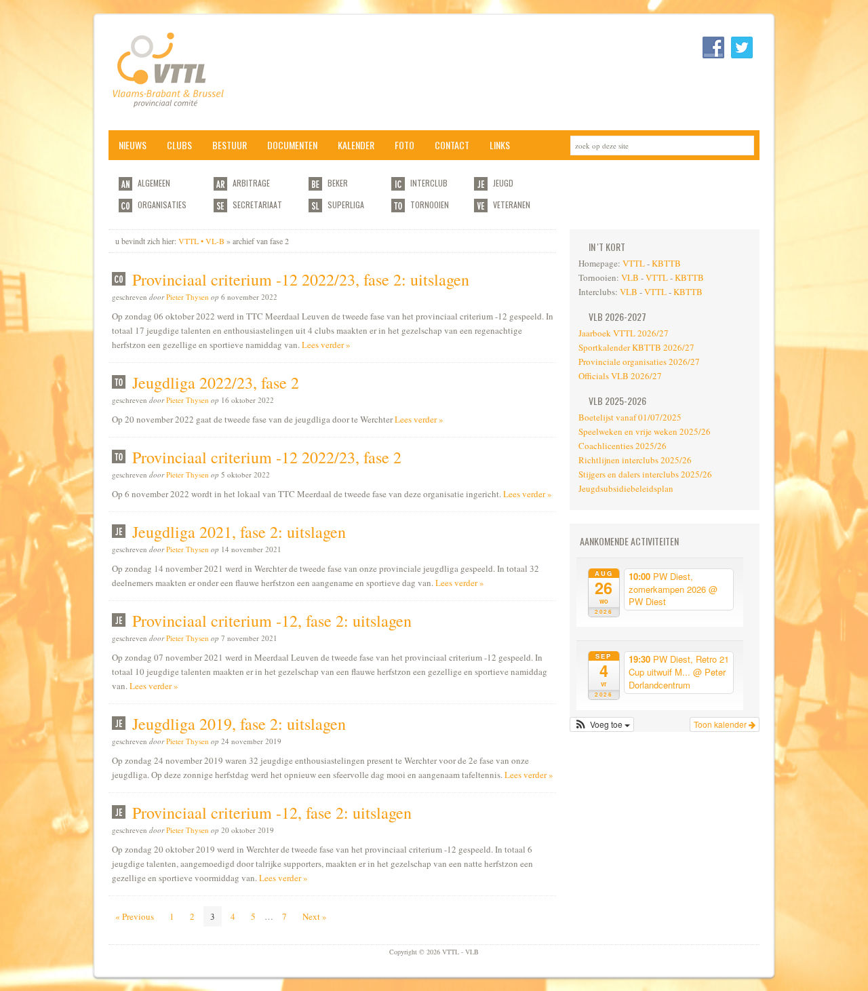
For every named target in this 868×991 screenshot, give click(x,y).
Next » (314, 916)
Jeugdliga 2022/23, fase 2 (215, 382)
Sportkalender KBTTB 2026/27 (636, 347)
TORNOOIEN (429, 204)
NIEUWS (132, 145)
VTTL (634, 263)
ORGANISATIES (162, 204)
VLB (630, 277)
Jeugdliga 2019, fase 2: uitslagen (239, 724)
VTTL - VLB (244, 72)
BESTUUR (229, 145)
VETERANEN (511, 204)
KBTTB (666, 263)
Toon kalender (721, 724)
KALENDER (356, 145)
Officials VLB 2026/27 (620, 376)
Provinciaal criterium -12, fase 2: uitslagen (272, 620)
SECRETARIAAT (257, 204)
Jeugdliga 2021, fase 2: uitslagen (239, 532)
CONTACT (452, 145)
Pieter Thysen (187, 297)
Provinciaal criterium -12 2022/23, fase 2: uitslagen (300, 279)
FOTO (404, 145)
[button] (601, 724)
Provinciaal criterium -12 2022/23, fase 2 (266, 457)
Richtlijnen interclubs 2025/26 (635, 460)
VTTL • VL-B (201, 240)
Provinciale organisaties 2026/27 (639, 361)
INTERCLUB (429, 183)
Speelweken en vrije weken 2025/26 (644, 431)
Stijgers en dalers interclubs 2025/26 (645, 474)
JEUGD (503, 183)
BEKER (338, 183)
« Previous (134, 916)
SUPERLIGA (346, 204)
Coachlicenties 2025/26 (622, 446)
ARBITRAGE (251, 183)
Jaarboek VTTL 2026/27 (623, 333)
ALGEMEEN (154, 183)
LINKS (500, 145)
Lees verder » (326, 344)
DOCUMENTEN (292, 145)
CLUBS (179, 145)
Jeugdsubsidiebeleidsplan (625, 488)
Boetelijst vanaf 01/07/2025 (630, 417)
